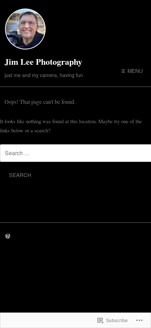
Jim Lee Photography (43, 61)
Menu (134, 70)
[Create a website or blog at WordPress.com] (7, 236)
